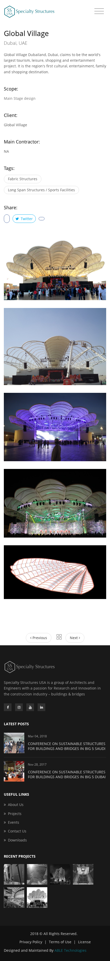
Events (13, 822)
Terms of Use (60, 941)
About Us (16, 804)
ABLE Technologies (70, 950)
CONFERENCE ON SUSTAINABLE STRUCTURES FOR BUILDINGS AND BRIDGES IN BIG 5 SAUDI (66, 746)
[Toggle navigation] (99, 11)
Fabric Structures (22, 178)
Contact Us (17, 831)
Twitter (26, 218)
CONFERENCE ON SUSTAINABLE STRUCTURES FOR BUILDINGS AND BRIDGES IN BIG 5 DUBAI (67, 774)
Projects (14, 813)
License (84, 941)
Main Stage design (20, 98)
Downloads (17, 840)
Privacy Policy (30, 941)
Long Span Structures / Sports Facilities (41, 189)
